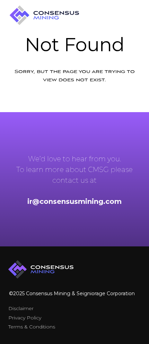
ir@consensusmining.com (74, 201)
